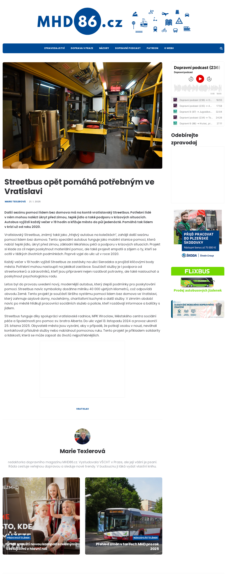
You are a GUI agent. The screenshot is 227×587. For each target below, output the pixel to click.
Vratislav (82, 409)
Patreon (152, 48)
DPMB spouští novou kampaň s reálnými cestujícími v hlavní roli (41, 546)
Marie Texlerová (15, 201)
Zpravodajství (54, 48)
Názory (104, 48)
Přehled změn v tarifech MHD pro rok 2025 (127, 546)
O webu (169, 48)
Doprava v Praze (82, 48)
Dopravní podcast (128, 48)
